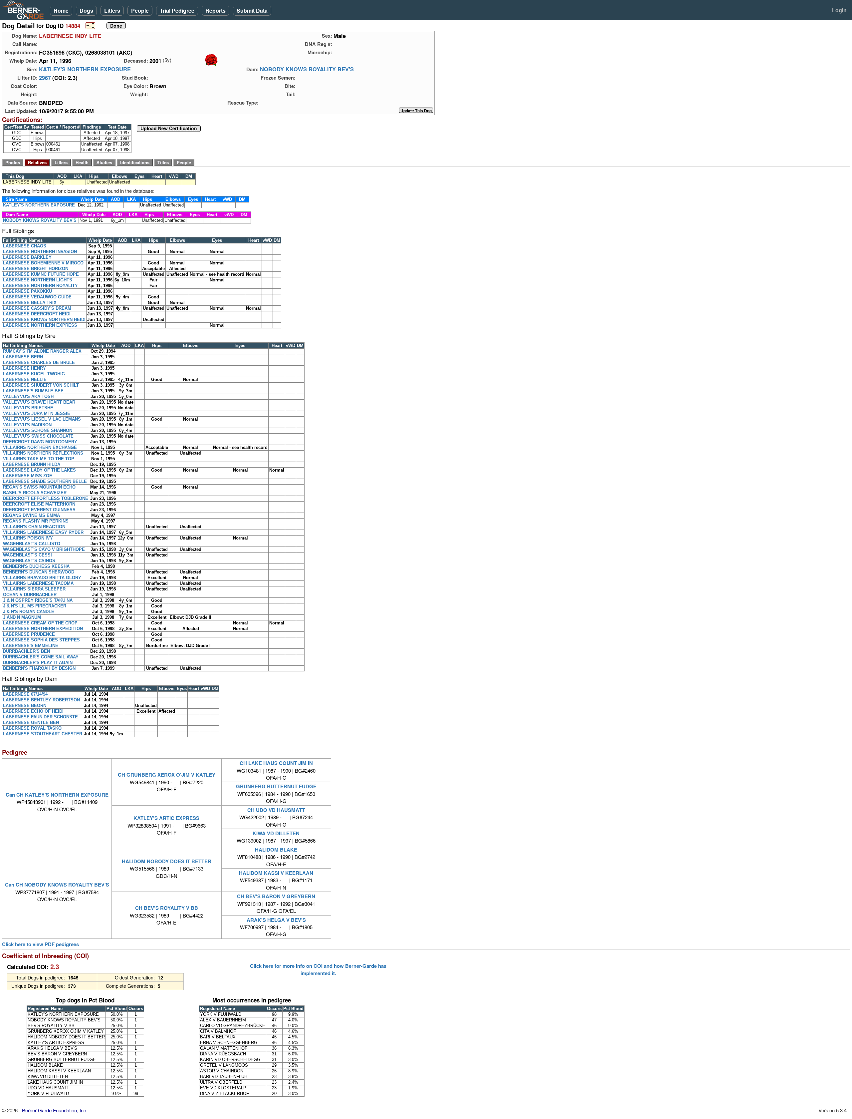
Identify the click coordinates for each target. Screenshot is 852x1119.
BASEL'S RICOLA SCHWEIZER (35, 492)
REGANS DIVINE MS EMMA (31, 515)
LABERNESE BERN (23, 356)
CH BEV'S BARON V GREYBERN (276, 896)
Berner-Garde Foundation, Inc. (55, 1110)
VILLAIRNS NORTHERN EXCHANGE (40, 447)
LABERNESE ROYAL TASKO (32, 728)
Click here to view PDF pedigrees (40, 944)
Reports (215, 10)
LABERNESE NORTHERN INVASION (40, 251)
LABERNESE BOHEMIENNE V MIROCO (43, 262)
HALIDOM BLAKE (276, 849)
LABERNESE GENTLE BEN (31, 722)
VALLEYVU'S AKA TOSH (28, 396)
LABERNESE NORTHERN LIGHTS (37, 279)
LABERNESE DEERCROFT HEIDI (37, 313)
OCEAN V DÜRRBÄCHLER (30, 594)
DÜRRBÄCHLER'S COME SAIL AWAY (41, 656)
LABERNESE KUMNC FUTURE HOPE (41, 274)
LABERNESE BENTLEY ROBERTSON (41, 699)
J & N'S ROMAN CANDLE (28, 611)
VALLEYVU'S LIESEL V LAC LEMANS (42, 419)
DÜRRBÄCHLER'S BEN (26, 651)
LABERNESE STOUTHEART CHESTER (42, 733)
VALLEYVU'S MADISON (27, 424)
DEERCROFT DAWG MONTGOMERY (40, 441)
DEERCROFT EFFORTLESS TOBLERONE (45, 498)
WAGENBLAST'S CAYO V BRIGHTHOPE (44, 549)
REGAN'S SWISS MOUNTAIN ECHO (39, 487)
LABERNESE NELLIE (25, 379)
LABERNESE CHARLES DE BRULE (39, 362)
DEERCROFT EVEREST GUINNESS (39, 509)
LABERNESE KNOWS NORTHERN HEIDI (44, 319)
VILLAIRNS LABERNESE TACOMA (38, 583)
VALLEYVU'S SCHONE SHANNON (37, 430)
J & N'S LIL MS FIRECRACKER (34, 605)
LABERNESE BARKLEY (27, 257)
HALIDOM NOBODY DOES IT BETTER (166, 861)
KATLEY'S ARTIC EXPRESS (166, 818)
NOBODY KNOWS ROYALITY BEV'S (307, 69)
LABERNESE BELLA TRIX (30, 302)
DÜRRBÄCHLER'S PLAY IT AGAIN (38, 662)
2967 (45, 78)
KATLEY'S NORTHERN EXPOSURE (85, 69)
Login (839, 10)
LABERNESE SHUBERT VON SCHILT (41, 385)
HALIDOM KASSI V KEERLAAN (276, 873)
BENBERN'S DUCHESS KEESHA (36, 566)
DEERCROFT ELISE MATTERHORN (39, 504)
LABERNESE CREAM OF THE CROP (40, 622)
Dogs (86, 10)
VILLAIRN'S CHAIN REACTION (34, 526)
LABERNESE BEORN (24, 705)
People (140, 10)
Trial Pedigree (177, 10)
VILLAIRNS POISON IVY (28, 538)
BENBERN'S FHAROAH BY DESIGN (39, 668)
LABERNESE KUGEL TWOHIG (34, 373)
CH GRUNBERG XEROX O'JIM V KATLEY (166, 774)
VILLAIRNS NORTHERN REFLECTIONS (43, 453)
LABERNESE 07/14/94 (25, 694)
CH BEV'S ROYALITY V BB (166, 908)
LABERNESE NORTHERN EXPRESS (40, 325)
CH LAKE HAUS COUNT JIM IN (276, 763)
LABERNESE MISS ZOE (27, 475)
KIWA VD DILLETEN (276, 833)
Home (61, 10)
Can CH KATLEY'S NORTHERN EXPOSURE (57, 794)
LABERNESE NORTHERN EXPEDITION (43, 628)
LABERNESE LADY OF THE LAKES (39, 470)
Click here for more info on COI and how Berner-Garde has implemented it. (318, 969)
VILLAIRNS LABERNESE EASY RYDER (43, 532)
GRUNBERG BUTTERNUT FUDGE (276, 786)
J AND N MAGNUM (22, 617)
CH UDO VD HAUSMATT (276, 810)
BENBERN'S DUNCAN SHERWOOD (38, 571)
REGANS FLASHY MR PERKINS (36, 521)
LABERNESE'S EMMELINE (30, 645)
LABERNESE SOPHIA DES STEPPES (41, 639)
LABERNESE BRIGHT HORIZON (35, 268)
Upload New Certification (168, 128)
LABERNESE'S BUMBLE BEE (33, 390)
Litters (112, 10)
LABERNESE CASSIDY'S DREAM (37, 308)
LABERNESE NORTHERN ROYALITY (40, 285)
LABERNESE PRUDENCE (29, 634)
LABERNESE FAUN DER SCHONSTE (40, 716)
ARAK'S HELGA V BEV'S (276, 920)
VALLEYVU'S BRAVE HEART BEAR (39, 402)
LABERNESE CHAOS (24, 245)
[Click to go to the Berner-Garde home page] (25, 9)
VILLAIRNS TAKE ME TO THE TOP (38, 458)
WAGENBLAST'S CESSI (27, 555)
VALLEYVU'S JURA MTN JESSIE (36, 413)
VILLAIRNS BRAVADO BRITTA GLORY (42, 577)
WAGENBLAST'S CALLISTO (31, 543)
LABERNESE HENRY (24, 368)
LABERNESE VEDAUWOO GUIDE (37, 296)
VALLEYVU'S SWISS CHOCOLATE (38, 436)
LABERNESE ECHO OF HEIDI (33, 711)
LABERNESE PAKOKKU (27, 291)
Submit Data (252, 10)
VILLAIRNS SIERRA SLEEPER (34, 588)
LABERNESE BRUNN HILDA (31, 464)
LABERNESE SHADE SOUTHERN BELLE (45, 481)
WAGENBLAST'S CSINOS (29, 560)
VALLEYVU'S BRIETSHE (28, 407)
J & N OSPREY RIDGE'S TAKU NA (38, 600)
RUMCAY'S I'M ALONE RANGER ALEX (42, 351)
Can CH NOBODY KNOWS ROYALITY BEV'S (57, 884)
